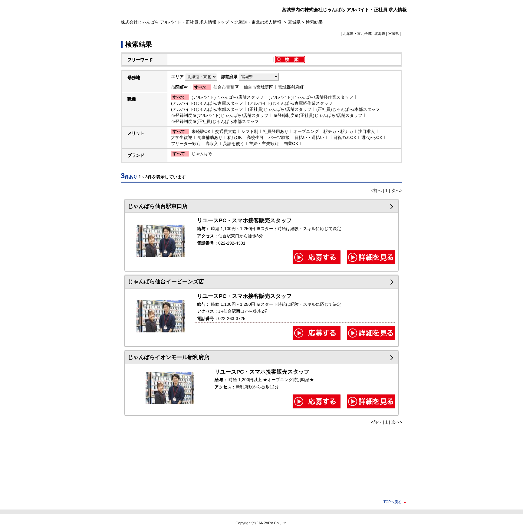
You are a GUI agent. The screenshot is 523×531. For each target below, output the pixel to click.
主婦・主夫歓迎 (264, 143)
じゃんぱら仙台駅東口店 (158, 206)
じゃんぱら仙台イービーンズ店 (166, 282)
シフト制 (249, 131)
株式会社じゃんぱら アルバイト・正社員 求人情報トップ (175, 22)
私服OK (234, 137)
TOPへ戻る (395, 502)
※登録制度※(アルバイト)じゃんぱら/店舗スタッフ (219, 115)
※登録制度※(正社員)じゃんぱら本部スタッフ (215, 121)
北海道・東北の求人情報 (258, 22)
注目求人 (366, 131)
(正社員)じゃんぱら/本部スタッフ (348, 109)
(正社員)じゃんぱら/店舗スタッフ (279, 109)
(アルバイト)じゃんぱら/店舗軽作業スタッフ (310, 97)
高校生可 (255, 137)
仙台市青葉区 (226, 87)
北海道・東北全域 (357, 33)
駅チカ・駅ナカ (338, 131)
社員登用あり (275, 131)
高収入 (212, 143)
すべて (200, 87)
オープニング (306, 131)
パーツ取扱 (279, 137)
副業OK (291, 143)
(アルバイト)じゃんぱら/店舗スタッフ (228, 97)
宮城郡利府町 (291, 87)
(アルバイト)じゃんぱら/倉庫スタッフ (207, 103)
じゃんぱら (202, 153)
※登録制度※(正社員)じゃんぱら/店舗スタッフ (317, 115)
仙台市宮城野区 (258, 87)
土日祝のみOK (342, 137)
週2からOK (371, 137)
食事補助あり (209, 137)
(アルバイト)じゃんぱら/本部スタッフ (207, 109)
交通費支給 (225, 131)
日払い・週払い (309, 137)
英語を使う (233, 143)
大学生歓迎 (181, 137)
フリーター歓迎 (186, 143)
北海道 (379, 33)
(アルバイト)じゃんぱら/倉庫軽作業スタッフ (290, 103)
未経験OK (201, 131)
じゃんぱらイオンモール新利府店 (168, 357)
